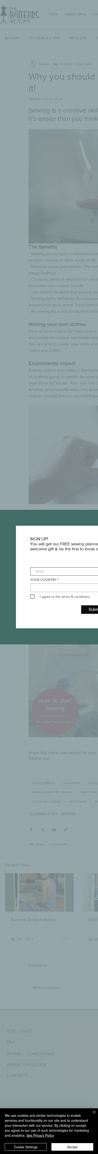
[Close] (91, 1115)
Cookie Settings (26, 1147)
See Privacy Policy (40, 1135)
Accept (72, 1147)
